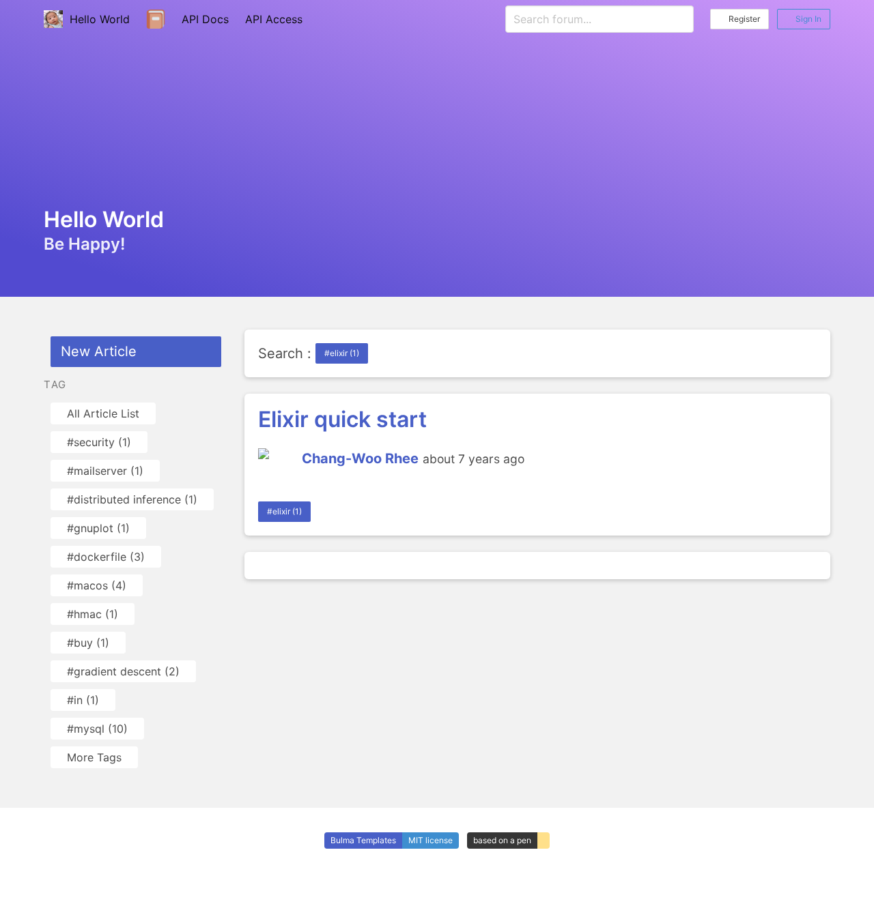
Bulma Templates (363, 840)
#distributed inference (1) (132, 499)
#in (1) (83, 700)
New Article (99, 351)
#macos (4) (96, 585)
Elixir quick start (342, 419)
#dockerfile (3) (106, 557)
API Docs (205, 19)
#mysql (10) (97, 728)
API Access (273, 19)
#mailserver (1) (105, 471)
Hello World (96, 19)
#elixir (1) (341, 353)
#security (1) (99, 442)
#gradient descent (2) (123, 671)
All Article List (103, 413)
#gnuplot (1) (98, 528)
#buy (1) (88, 642)
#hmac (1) (92, 614)
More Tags (94, 757)
